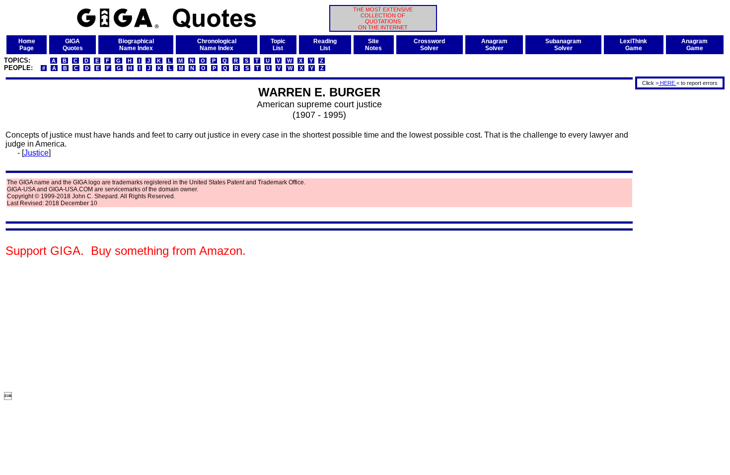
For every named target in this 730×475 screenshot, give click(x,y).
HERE (667, 83)
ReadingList (325, 45)
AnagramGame (694, 45)
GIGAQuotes (73, 45)
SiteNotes (373, 45)
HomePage (26, 45)
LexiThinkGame (633, 45)
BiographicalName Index (136, 45)
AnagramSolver (494, 45)
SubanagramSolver (563, 45)
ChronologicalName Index (216, 45)
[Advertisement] (676, 240)
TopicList (278, 45)
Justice (36, 153)
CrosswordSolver (429, 45)
